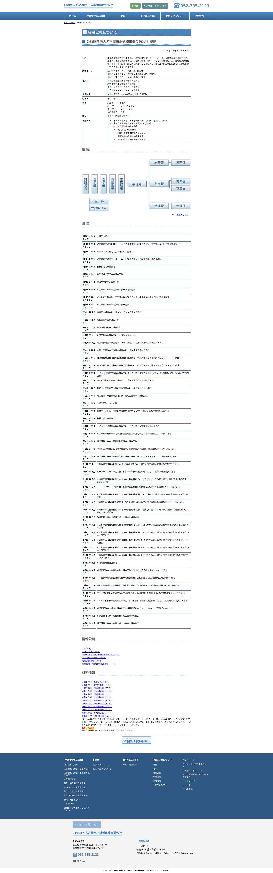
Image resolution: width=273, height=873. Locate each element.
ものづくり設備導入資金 (75, 787)
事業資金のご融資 (96, 16)
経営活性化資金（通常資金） (77, 769)
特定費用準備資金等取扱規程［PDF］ (99, 664)
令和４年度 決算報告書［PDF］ (97, 709)
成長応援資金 (70, 779)
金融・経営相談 (130, 765)
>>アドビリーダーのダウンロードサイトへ (113, 730)
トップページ (69, 23)
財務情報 (157, 777)
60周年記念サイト (161, 785)
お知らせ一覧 (189, 760)
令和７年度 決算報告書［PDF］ (97, 691)
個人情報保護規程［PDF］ (94, 657)
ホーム (72, 16)
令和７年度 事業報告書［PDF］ (97, 688)
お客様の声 (69, 804)
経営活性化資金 (71, 765)
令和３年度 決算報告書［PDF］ (97, 716)
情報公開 (157, 773)
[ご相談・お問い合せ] (136, 740)
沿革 (155, 769)
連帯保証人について (102, 769)
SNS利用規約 (189, 789)
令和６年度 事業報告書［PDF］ (97, 694)
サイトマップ (189, 781)
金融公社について (175, 16)
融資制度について (101, 765)
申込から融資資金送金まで (76, 795)
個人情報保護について (192, 771)
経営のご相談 (148, 16)
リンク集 (187, 785)
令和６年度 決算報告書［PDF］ (97, 697)
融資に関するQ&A (72, 800)
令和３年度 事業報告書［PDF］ (97, 713)
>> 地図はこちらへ (181, 215)
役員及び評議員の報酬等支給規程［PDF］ (101, 654)
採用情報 (199, 16)
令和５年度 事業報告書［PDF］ (97, 700)
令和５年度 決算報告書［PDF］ (97, 703)
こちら (82, 861)
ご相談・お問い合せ (156, 6)
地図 (136, 6)
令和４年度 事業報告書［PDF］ (97, 706)
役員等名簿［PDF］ (91, 651)
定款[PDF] (86, 648)
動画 (123, 16)
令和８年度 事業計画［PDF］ (96, 682)
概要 (155, 765)
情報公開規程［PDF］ (92, 661)
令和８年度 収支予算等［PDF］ (97, 685)
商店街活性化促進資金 (74, 791)
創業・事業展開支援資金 (75, 783)
